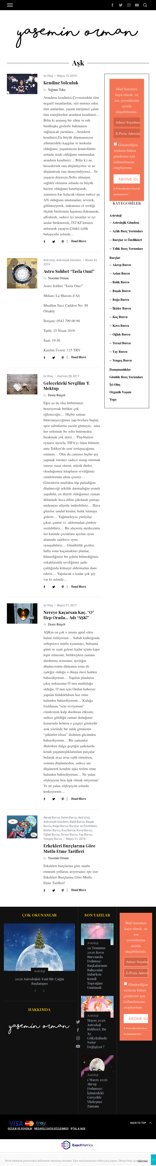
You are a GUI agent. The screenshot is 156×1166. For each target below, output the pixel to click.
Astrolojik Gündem (68, 260)
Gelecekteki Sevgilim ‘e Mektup (66, 385)
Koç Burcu (68, 830)
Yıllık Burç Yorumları (128, 248)
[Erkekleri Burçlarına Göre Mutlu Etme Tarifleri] (22, 826)
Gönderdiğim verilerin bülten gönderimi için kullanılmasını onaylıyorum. (126, 156)
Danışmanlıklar (120, 369)
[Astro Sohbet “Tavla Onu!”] (22, 273)
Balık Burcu (77, 821)
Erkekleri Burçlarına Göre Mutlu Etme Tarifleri (69, 848)
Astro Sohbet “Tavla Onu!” (68, 271)
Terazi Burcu (69, 834)
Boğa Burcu (60, 826)
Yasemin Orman (58, 278)
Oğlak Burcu (51, 834)
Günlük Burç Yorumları (126, 377)
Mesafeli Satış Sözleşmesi (51, 1128)
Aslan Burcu (69, 817)
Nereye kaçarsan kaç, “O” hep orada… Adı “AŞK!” (68, 614)
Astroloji (49, 260)
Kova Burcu (84, 830)
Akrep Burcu (51, 817)
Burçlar (114, 257)
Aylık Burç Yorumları (128, 231)
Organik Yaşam (120, 392)
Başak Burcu (122, 290)
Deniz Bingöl (56, 395)
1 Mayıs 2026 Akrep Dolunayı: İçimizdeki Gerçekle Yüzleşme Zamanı (97, 1092)
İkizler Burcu (51, 830)
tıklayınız (143, 1160)
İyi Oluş (48, 75)
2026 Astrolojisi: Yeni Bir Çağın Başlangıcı (39, 981)
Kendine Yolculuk (60, 82)
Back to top (138, 1122)
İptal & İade (78, 1128)
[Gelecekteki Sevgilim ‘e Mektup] (22, 384)
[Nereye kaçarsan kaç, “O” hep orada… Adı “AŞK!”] (22, 613)
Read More (78, 241)
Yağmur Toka (56, 89)
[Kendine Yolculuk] (22, 84)
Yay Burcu (85, 834)
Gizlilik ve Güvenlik (20, 1128)
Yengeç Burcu (52, 838)
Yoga (112, 399)
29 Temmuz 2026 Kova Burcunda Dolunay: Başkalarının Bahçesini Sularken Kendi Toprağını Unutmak (97, 968)
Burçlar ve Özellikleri (83, 826)
